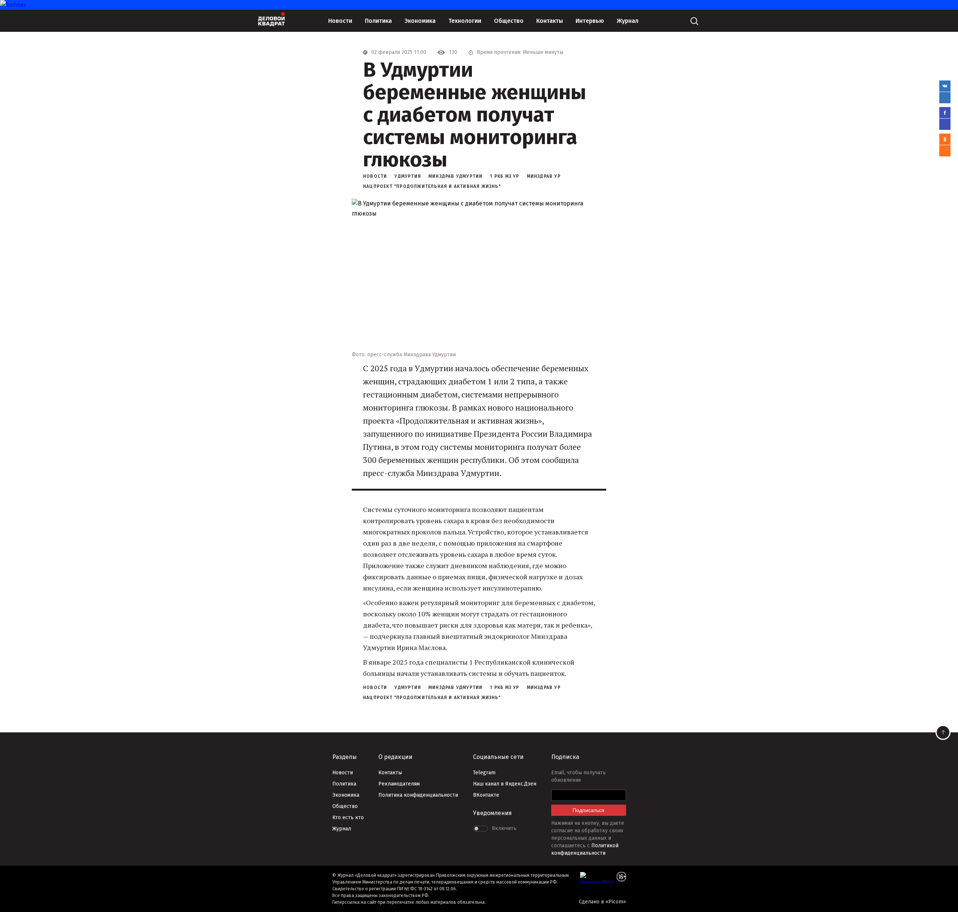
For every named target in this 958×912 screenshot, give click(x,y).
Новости (340, 20)
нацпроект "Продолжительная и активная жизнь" (432, 186)
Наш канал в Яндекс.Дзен (504, 784)
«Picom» (615, 902)
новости (375, 176)
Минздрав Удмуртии (455, 176)
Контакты (549, 20)
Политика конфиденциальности (418, 795)
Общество (509, 20)
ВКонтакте (486, 795)
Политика (378, 20)
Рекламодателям (399, 784)
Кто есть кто (348, 817)
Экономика (420, 20)
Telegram (484, 772)
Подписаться (588, 810)
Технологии (464, 20)
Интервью (590, 20)
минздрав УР (544, 176)
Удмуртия (407, 176)
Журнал (627, 20)
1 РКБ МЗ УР (504, 176)
